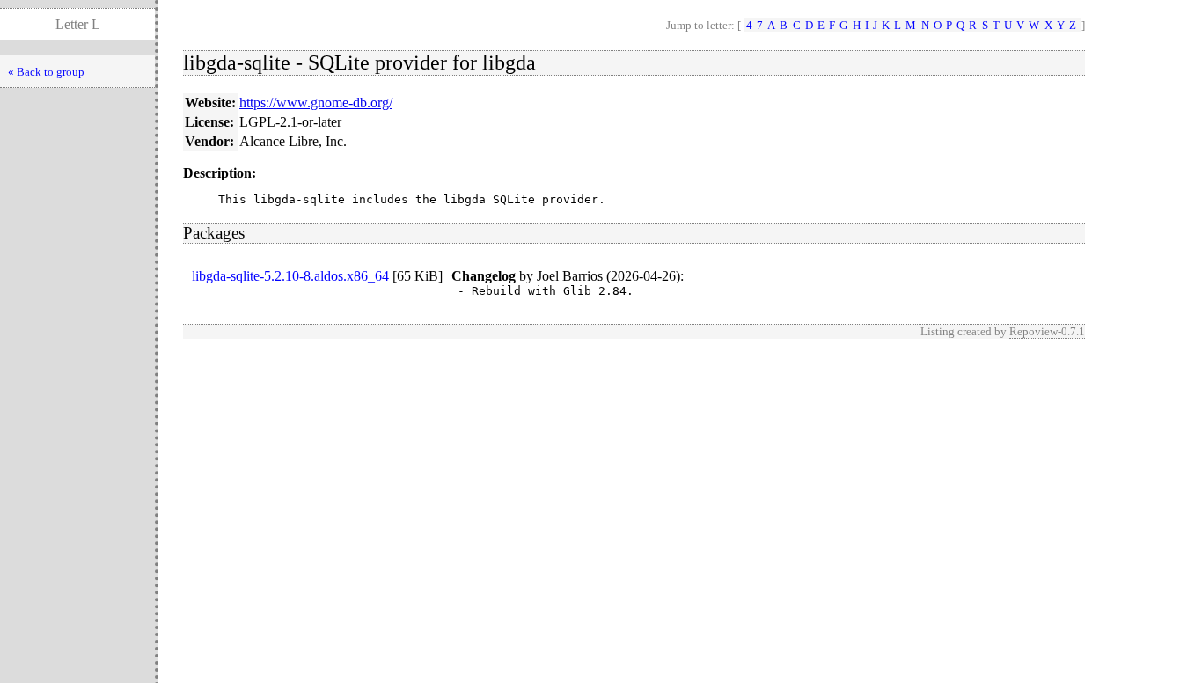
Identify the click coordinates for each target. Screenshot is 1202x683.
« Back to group (46, 71)
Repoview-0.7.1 (1047, 331)
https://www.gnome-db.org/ (315, 102)
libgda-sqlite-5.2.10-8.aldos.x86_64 (290, 275)
